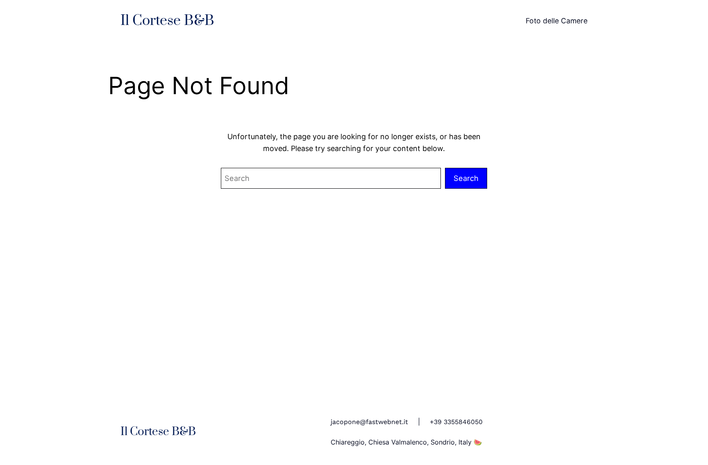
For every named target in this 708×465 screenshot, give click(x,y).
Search (466, 178)
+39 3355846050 (456, 422)
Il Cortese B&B (167, 21)
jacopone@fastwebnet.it (369, 422)
